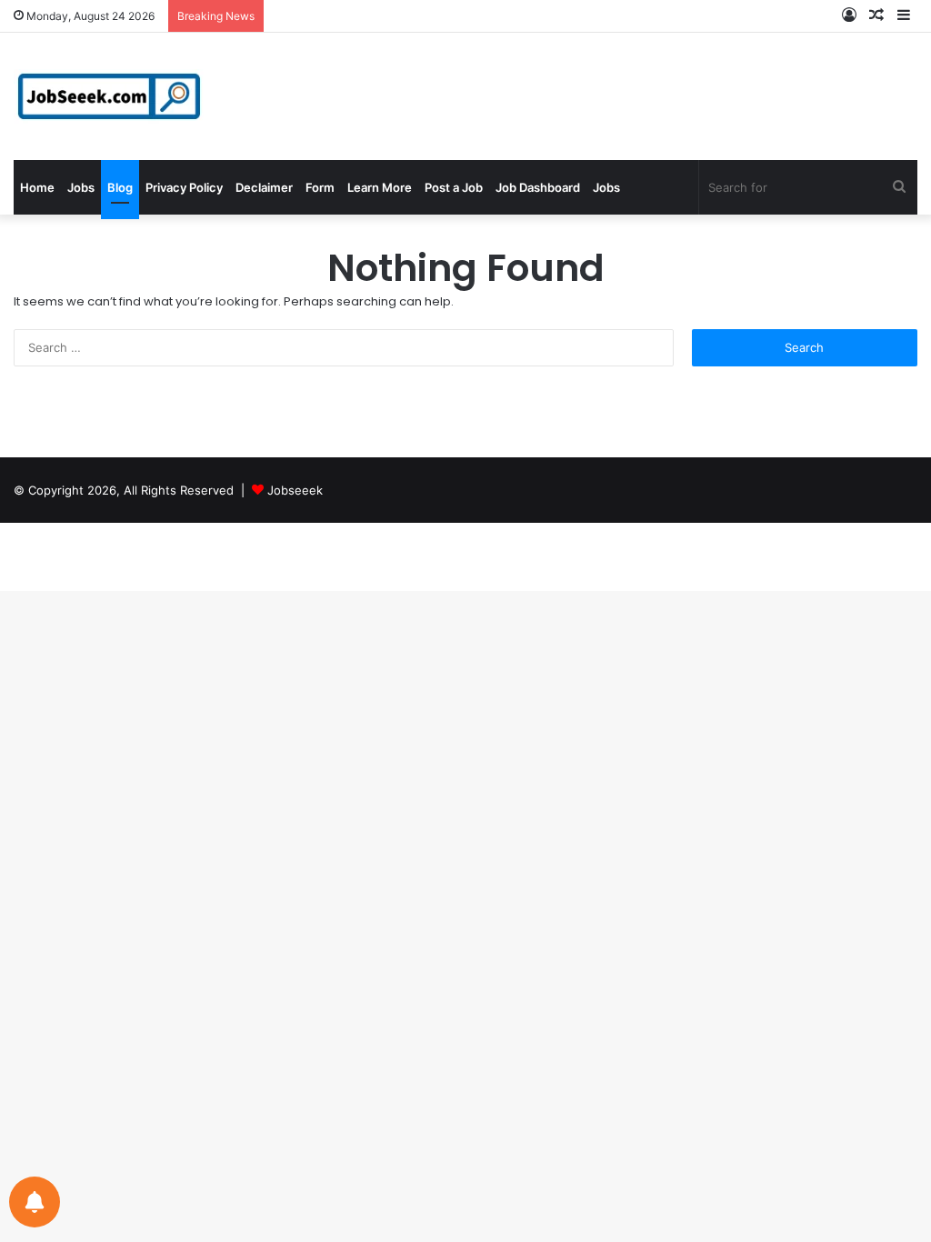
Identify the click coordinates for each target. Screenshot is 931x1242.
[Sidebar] (903, 16)
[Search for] (899, 187)
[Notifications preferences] (34, 1202)
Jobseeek (295, 490)
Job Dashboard (538, 187)
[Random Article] (876, 16)
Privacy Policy (184, 187)
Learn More (379, 187)
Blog (120, 187)
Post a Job (454, 187)
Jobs (81, 187)
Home (37, 187)
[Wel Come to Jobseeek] (111, 96)
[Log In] (849, 16)
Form (320, 187)
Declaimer (264, 187)
